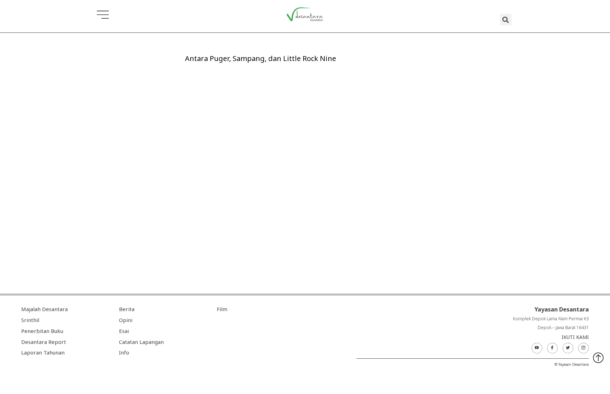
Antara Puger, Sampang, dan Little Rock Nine (260, 58)
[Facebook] (552, 348)
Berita (126, 309)
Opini (125, 319)
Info (124, 352)
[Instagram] (583, 348)
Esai (124, 330)
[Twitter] (568, 348)
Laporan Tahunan (43, 352)
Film (222, 309)
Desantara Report (43, 341)
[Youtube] (537, 348)
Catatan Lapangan (141, 341)
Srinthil (30, 319)
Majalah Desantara (44, 309)
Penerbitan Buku (42, 330)
